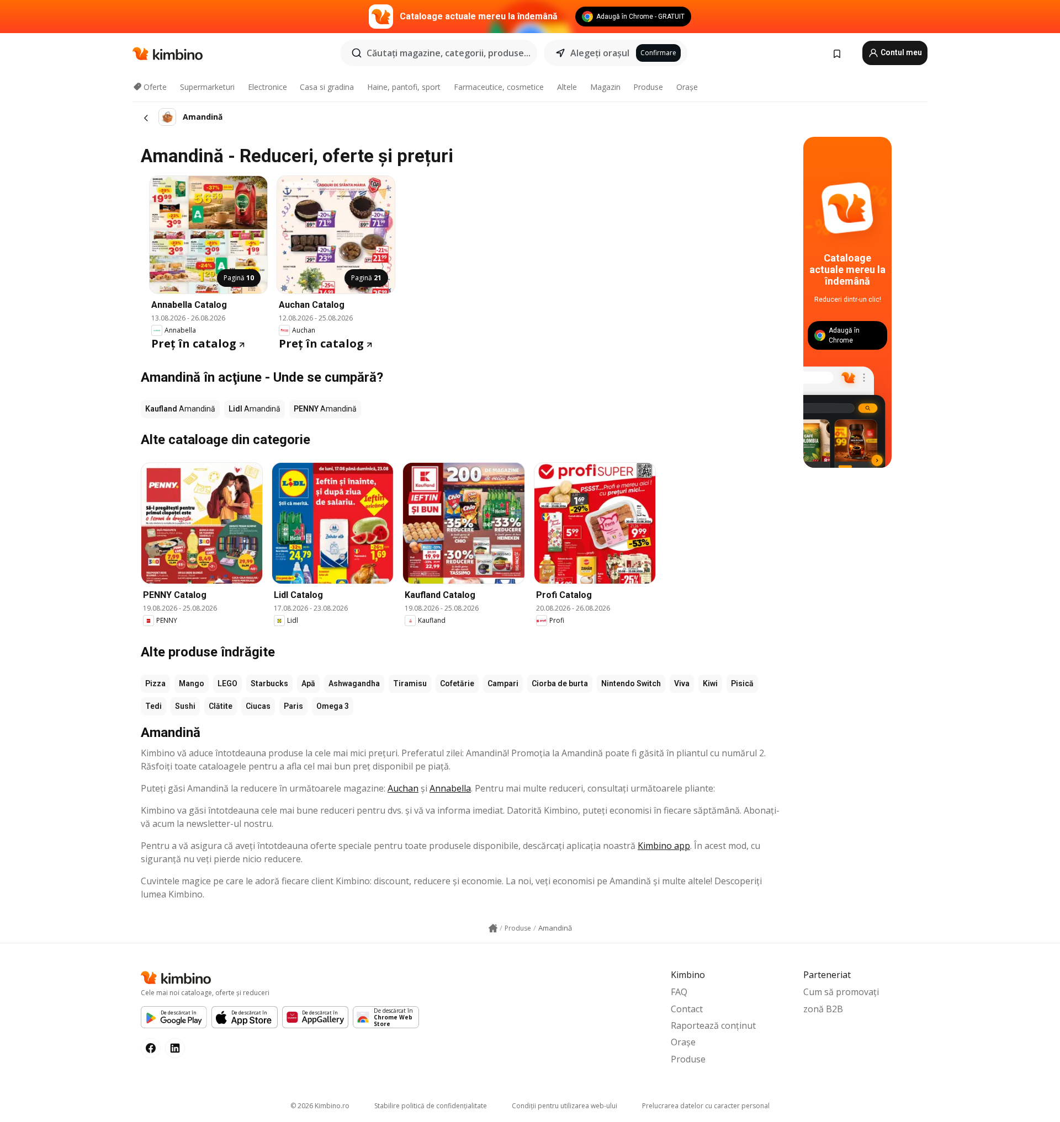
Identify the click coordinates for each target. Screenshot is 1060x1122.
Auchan (403, 788)
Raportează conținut (713, 1025)
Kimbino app (664, 846)
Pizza (155, 683)
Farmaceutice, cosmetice (499, 87)
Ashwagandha (354, 683)
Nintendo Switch (631, 683)
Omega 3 (332, 706)
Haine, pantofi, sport (404, 87)
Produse (648, 87)
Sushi (185, 706)
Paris (293, 706)
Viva (682, 683)
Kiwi (710, 683)
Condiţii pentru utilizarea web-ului (564, 1105)
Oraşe (687, 87)
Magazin (605, 87)
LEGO (227, 683)
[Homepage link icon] (493, 928)
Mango (191, 683)
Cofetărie (457, 683)
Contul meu (900, 52)
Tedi (153, 706)
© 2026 (319, 1105)
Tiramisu (410, 683)
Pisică (742, 683)
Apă (308, 683)
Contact (687, 1009)
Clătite (220, 706)
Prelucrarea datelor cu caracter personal (706, 1105)
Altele (567, 87)
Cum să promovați (841, 992)
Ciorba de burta (560, 683)
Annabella (450, 788)
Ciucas (258, 706)
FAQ (679, 992)
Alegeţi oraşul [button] (599, 53)
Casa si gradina (327, 87)
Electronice (267, 87)
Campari (502, 683)
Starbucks (269, 683)
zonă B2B (823, 1009)
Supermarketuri (207, 87)
